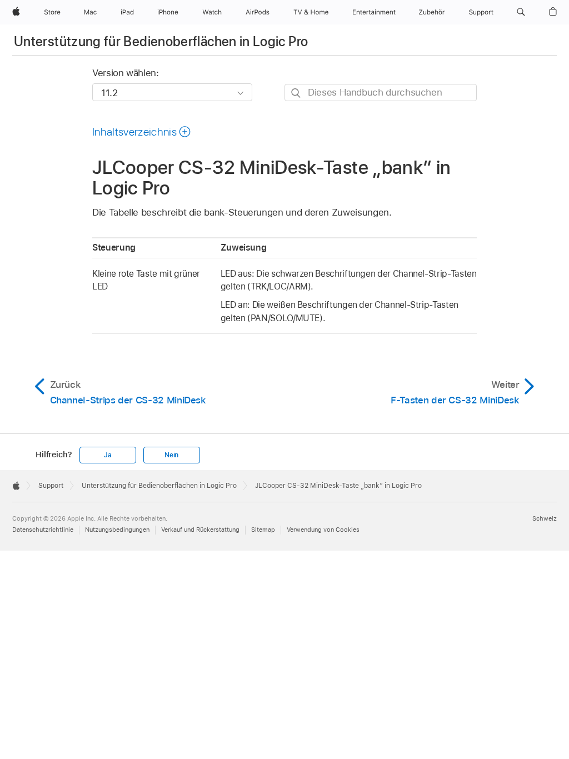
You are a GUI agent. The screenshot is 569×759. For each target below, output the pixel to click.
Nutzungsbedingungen (117, 529)
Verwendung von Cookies (323, 529)
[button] (521, 12)
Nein (171, 455)
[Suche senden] (296, 93)
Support (50, 486)
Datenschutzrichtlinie (42, 529)
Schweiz (544, 518)
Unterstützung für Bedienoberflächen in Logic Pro (161, 41)
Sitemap (263, 529)
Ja (108, 455)
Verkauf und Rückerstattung (200, 529)
